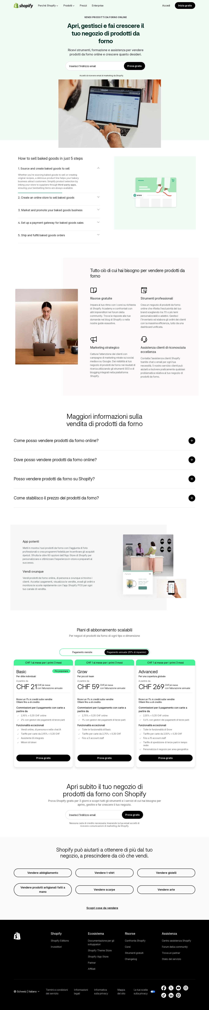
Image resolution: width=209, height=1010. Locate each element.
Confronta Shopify (135, 940)
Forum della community (175, 946)
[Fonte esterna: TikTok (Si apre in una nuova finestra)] (163, 995)
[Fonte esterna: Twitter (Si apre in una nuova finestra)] (171, 988)
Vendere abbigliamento (42, 872)
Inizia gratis (185, 5)
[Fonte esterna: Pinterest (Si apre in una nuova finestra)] (178, 995)
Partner (92, 962)
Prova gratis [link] (134, 66)
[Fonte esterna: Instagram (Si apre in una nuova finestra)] (185, 988)
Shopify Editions (60, 940)
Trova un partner (171, 952)
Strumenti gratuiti (134, 952)
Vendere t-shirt (104, 872)
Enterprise (97, 5)
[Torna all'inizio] (17, 936)
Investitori (56, 946)
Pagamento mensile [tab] (82, 652)
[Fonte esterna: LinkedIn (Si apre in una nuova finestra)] (171, 995)
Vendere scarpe (104, 889)
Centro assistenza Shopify (176, 940)
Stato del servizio (171, 959)
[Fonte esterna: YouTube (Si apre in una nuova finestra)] (178, 988)
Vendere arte (166, 889)
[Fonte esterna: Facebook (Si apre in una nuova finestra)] (163, 988)
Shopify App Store (98, 956)
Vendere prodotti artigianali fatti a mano (43, 889)
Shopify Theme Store (100, 950)
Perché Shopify (47, 5)
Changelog (131, 959)
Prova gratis (43, 758)
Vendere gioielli (166, 872)
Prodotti (67, 5)
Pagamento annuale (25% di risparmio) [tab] (126, 652)
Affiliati (91, 968)
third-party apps (67, 184)
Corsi (128, 946)
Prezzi (83, 5)
